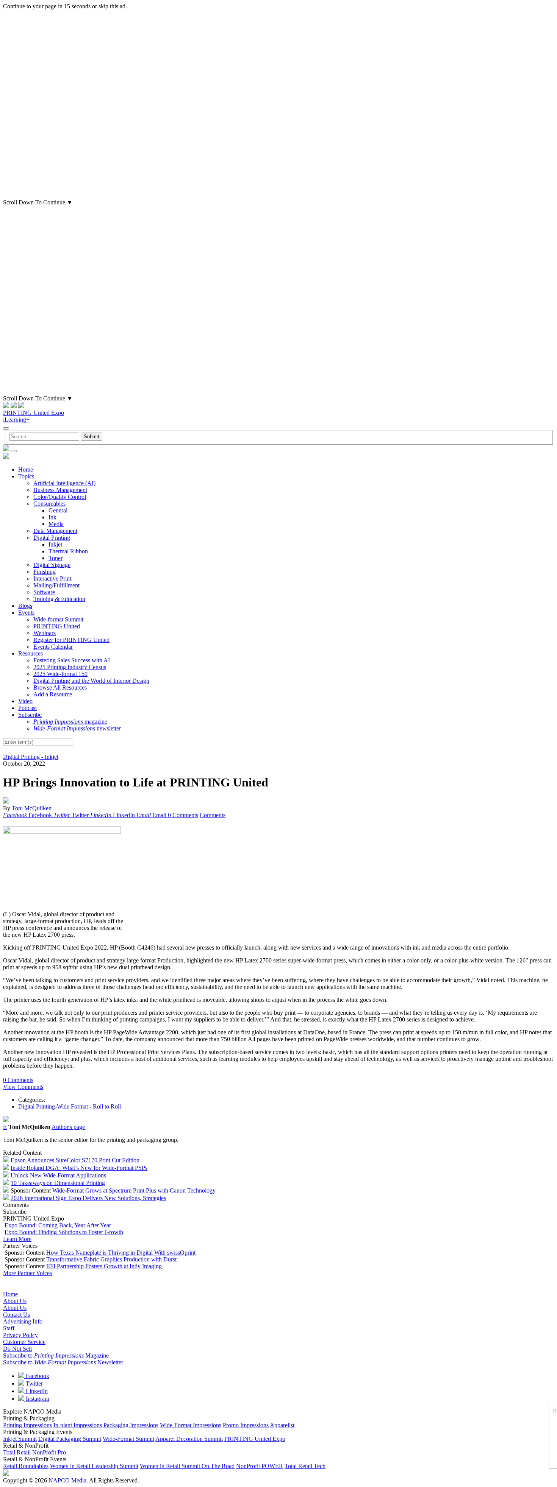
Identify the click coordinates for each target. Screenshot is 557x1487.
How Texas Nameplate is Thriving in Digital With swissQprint (121, 1252)
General (58, 510)
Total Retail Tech (305, 1466)
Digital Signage (51, 565)
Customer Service (24, 1342)
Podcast (27, 708)
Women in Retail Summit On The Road (187, 1466)
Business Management (60, 490)
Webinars (44, 633)
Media (56, 524)
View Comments (23, 1087)
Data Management (55, 531)
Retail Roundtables (26, 1466)
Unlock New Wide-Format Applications (58, 1175)
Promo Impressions (246, 1425)
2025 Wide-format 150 (60, 674)
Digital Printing (51, 537)
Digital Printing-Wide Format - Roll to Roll (69, 1106)
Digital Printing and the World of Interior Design (91, 680)
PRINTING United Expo (33, 413)
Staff (8, 1328)
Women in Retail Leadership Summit (94, 1466)
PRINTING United (56, 626)
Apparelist (282, 1425)
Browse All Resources (60, 687)
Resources (30, 653)
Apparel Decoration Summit (189, 1439)
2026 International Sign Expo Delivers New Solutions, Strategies (88, 1198)
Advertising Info (22, 1321)
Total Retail (17, 1452)
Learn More (17, 1239)
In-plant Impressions (77, 1425)
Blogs (25, 606)
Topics (26, 476)
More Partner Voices (27, 1273)
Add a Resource (52, 694)
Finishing (44, 571)
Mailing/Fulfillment (56, 585)
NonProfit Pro (49, 1452)
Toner (56, 558)
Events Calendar (53, 646)
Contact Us (16, 1314)
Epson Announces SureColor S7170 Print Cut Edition (75, 1160)
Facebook (36, 1376)
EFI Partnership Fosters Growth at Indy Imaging (104, 1266)
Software (44, 592)
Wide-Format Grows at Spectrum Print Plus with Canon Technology (134, 1190)
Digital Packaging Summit (69, 1439)
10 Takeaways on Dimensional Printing (58, 1183)
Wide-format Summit (58, 619)
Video (25, 701)
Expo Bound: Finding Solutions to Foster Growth (64, 1232)
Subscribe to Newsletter (63, 1362)
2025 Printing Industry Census (69, 667)
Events (26, 612)
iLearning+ (16, 419)
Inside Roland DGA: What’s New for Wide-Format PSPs (79, 1168)
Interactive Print (52, 578)
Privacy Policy (20, 1335)
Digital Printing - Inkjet (30, 757)
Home (25, 469)
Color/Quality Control (59, 497)
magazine (70, 721)
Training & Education (59, 599)
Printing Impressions (27, 1425)
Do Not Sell (17, 1348)
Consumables (49, 503)
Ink (52, 517)
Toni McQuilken (32, 808)
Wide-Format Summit (128, 1439)
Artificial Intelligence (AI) (64, 483)
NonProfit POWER (259, 1466)
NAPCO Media (67, 1480)
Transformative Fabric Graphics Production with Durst (111, 1259)
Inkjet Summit (20, 1439)
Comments (212, 815)
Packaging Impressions (130, 1425)
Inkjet (55, 544)
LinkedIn (36, 1391)
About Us (15, 1301)
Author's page (68, 1127)
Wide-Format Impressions (190, 1425)
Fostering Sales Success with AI (71, 660)
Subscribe (30, 715)
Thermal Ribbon (68, 551)
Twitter (33, 1383)
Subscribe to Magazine (56, 1355)
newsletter (77, 728)
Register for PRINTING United (71, 640)
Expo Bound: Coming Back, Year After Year (58, 1225)
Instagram (36, 1398)
